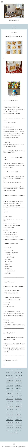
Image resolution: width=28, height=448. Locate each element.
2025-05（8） (19, 388)
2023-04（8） (10, 422)
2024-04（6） (10, 406)
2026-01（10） (18, 377)
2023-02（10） (9, 424)
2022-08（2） (14, 432)
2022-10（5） (10, 430)
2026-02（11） (9, 377)
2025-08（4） (10, 385)
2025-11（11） (19, 380)
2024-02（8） (10, 409)
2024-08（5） (10, 401)
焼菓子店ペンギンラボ (11, 446)
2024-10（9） (10, 398)
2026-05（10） (18, 372)
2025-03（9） (19, 390)
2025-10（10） (9, 383)
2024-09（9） (18, 398)
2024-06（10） (9, 404)
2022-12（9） (10, 427)
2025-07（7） (19, 385)
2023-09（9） (18, 414)
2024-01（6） (19, 409)
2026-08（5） (10, 369)
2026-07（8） (19, 369)
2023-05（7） (19, 419)
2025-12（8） (10, 380)
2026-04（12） (9, 375)
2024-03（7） (19, 406)
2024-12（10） (10, 396)
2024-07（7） (19, 401)
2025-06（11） (10, 388)
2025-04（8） (10, 390)
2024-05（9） (19, 404)
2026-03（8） (19, 375)
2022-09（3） (18, 430)
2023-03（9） (19, 422)
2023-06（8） (10, 419)
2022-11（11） (19, 427)
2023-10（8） (10, 414)
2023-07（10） (18, 417)
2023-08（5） (9, 417)
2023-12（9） (10, 411)
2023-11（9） (19, 411)
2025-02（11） (10, 393)
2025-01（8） (19, 393)
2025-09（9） (19, 383)
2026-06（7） (9, 372)
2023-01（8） (19, 424)
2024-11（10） (19, 396)
